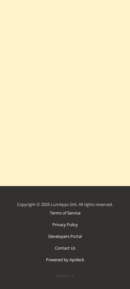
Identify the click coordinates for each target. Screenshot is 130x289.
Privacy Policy (65, 224)
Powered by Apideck (65, 259)
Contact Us (65, 248)
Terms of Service (65, 213)
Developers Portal (65, 236)
